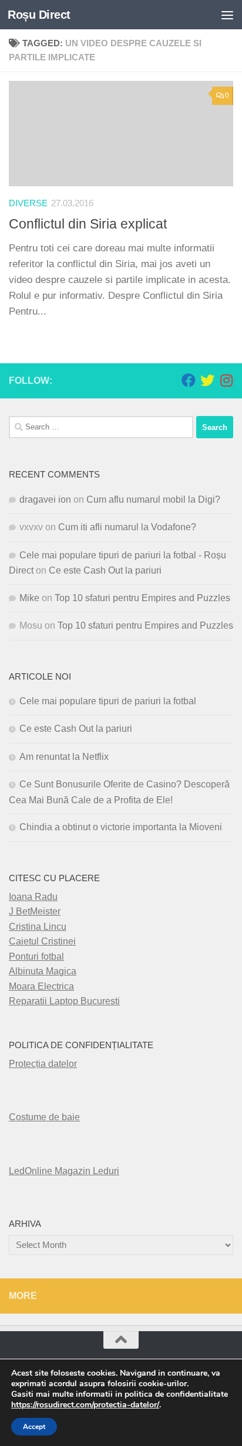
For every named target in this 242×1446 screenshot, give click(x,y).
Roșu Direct (39, 14)
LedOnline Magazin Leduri (64, 1171)
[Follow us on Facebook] (189, 380)
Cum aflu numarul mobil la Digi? (153, 499)
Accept (34, 1426)
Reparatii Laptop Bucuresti (64, 1001)
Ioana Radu (33, 897)
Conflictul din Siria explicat (88, 223)
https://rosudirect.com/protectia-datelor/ (85, 1405)
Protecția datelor (43, 1064)
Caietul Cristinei (42, 941)
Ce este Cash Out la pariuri (105, 570)
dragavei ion (45, 499)
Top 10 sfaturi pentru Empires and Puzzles (142, 598)
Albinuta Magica (42, 971)
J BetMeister (34, 911)
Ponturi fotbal (36, 956)
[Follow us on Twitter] (207, 380)
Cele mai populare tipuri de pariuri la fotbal (107, 701)
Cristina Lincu (37, 927)
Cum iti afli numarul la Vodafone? (127, 527)
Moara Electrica (41, 986)
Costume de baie (44, 1117)
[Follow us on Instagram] (226, 380)
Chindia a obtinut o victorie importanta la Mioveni (120, 827)
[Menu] (227, 14)
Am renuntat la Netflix (64, 757)
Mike (29, 598)
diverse (28, 203)
